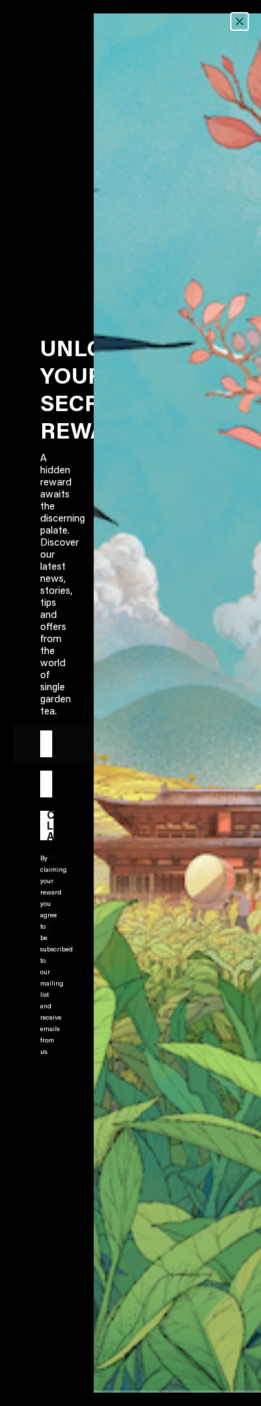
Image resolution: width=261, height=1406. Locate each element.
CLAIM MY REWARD (50, 825)
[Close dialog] (240, 21)
